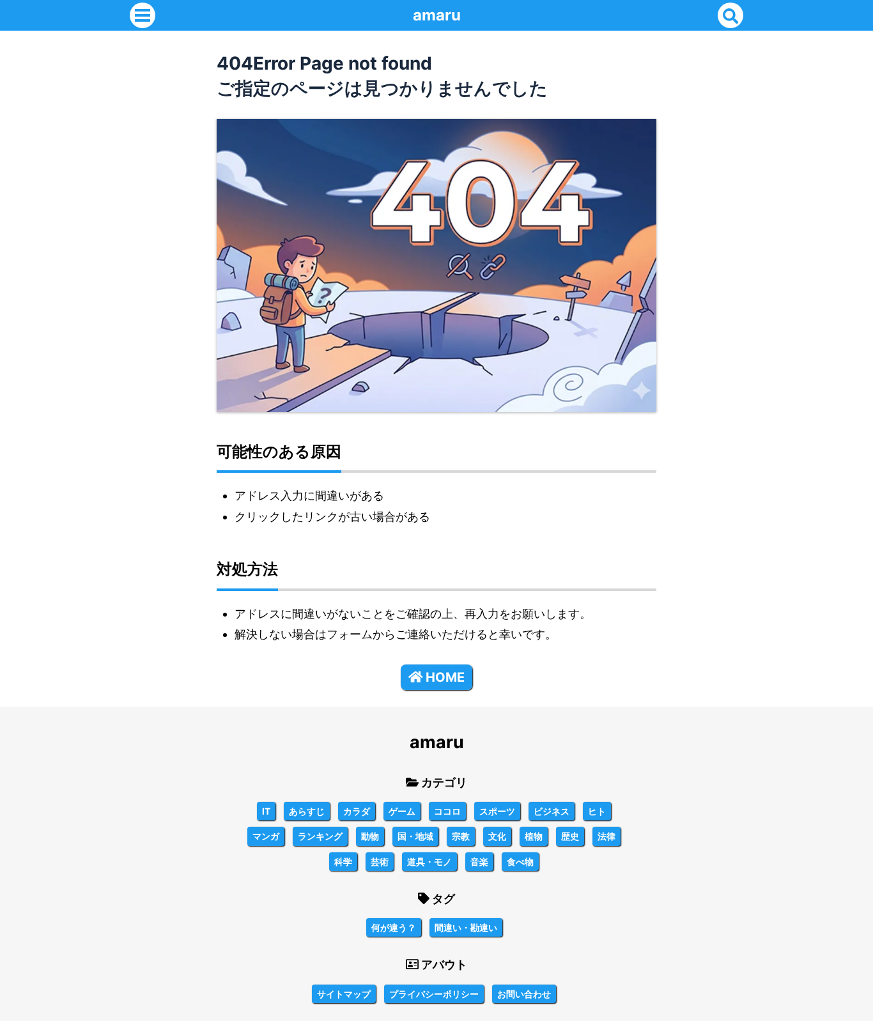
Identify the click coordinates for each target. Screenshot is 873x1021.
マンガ (265, 836)
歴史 (570, 836)
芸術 (380, 861)
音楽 (479, 861)
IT (266, 811)
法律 (606, 836)
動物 (370, 836)
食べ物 (520, 861)
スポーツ (497, 811)
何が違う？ (393, 927)
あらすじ (307, 811)
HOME (445, 677)
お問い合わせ (524, 993)
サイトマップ (344, 993)
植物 (534, 836)
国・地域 (415, 836)
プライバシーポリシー (434, 993)
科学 (343, 861)
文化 (497, 836)
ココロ (447, 811)
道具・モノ (429, 861)
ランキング (320, 836)
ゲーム (402, 811)
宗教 (461, 836)
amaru (437, 15)
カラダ (356, 811)
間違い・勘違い (466, 927)
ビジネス (551, 811)
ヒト (597, 811)
